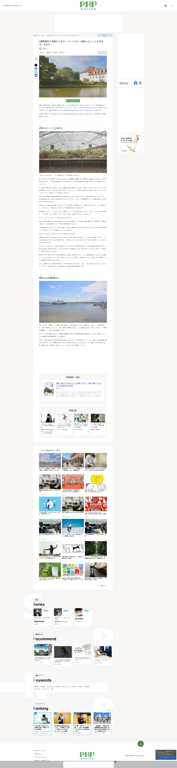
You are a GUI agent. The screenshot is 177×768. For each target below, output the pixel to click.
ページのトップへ (140, 744)
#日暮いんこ (42, 52)
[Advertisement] (88, 23)
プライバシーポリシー (161, 754)
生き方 (45, 610)
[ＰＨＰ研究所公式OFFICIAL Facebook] (135, 83)
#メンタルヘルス (50, 686)
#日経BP (80, 686)
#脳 (52, 689)
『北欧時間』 (71, 179)
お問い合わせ (38, 754)
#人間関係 (43, 686)
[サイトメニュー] (172, 5)
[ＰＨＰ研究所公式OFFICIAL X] (140, 82)
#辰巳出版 (58, 686)
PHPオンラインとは (40, 750)
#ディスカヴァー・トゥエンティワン (41, 689)
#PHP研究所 (86, 686)
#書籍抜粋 (49, 52)
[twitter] (36, 65)
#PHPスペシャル (65, 686)
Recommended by (98, 585)
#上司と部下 (73, 686)
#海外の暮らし (62, 52)
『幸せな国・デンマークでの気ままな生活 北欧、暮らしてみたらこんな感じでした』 (72, 110)
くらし (104, 35)
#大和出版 (55, 52)
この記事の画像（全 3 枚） (73, 100)
